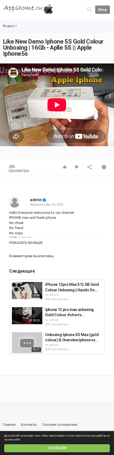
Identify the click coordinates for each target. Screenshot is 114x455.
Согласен (57, 448)
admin (36, 200)
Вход (102, 10)
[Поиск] (89, 9)
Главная (9, 425)
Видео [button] (8, 26)
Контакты (29, 425)
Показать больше (26, 243)
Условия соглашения (59, 425)
